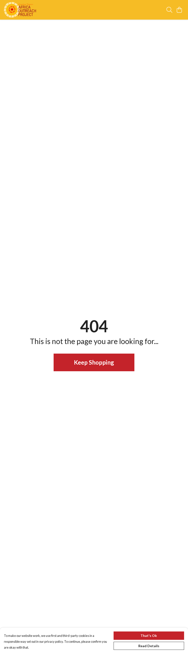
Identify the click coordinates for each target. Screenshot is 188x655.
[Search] (169, 10)
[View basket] (179, 10)
